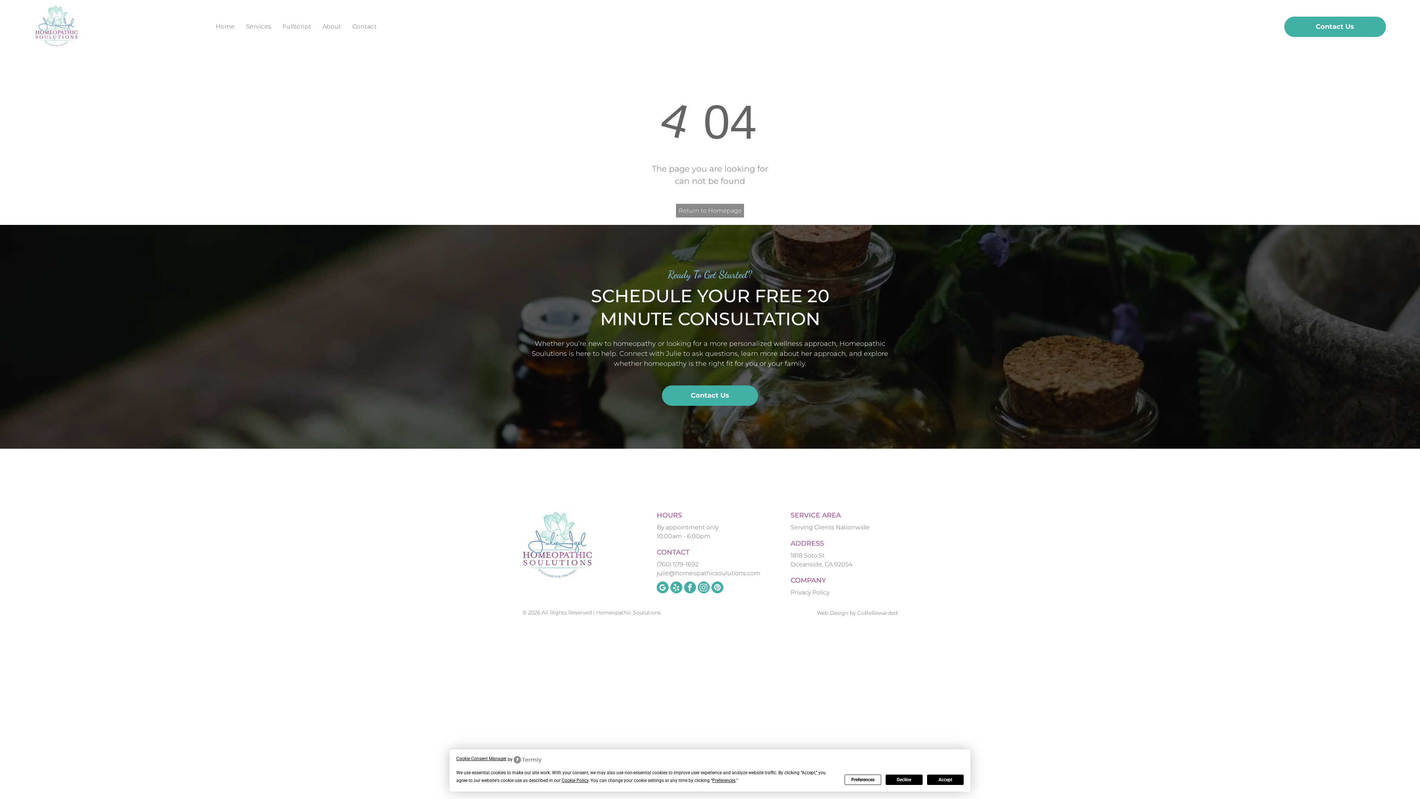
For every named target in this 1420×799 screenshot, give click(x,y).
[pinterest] (717, 588)
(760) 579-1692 (678, 564)
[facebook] (690, 588)
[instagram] (704, 588)
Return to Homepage (710, 210)
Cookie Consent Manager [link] (481, 758)
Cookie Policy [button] (575, 780)
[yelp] (676, 588)
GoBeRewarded (877, 613)
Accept (945, 779)
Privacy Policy (810, 592)
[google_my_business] (663, 588)
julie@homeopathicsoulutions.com (708, 573)
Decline (904, 779)
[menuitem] (225, 26)
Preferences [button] (724, 780)
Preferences (863, 779)
